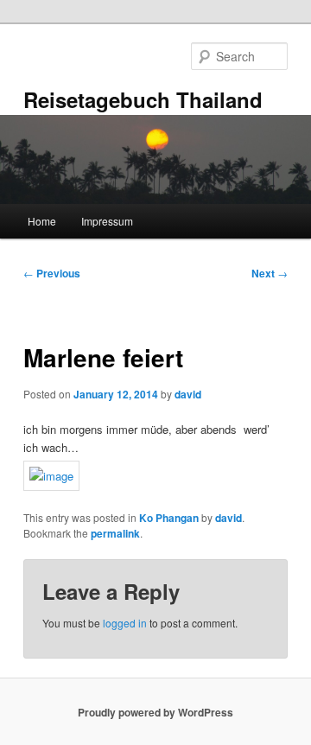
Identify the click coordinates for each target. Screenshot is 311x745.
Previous (51, 273)
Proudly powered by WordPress (155, 712)
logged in (125, 622)
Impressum (107, 220)
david (188, 394)
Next (269, 273)
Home (42, 220)
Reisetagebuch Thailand (143, 99)
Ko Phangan (169, 517)
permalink (115, 533)
